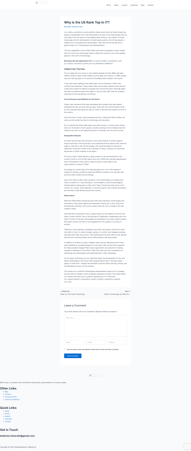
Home (108, 5)
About (116, 5)
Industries (134, 5)
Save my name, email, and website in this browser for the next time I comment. (93, 349)
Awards (124, 5)
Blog (142, 5)
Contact (151, 5)
